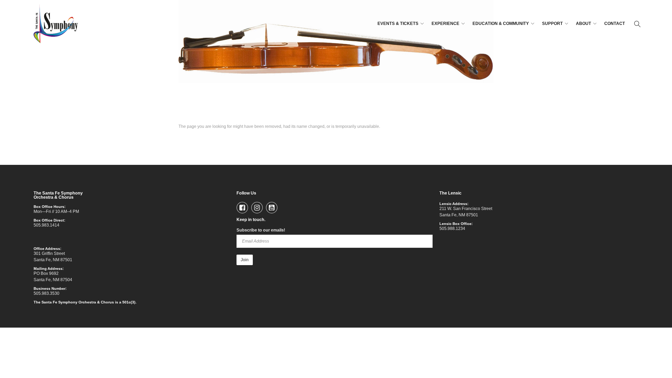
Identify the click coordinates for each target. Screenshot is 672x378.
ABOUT (583, 23)
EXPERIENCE (445, 23)
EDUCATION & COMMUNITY (500, 23)
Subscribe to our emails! (261, 230)
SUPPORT (552, 23)
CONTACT (614, 23)
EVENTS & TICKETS (397, 23)
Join (245, 260)
